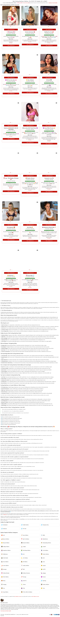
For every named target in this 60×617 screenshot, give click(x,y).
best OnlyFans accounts (17, 596)
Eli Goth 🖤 (49, 80)
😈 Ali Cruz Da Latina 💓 (11, 80)
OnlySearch (5, 514)
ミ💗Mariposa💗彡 (11, 32)
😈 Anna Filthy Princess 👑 (49, 128)
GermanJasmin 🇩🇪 (11, 227)
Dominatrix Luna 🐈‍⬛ (49, 178)
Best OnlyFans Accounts (35, 596)
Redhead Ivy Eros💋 (49, 32)
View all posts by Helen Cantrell (6, 610)
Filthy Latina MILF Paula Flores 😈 (30, 128)
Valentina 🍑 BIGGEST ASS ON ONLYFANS (11, 128)
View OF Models (54, 2)
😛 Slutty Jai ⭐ (10, 275)
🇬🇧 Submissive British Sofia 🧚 (49, 227)
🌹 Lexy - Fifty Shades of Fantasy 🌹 (11, 178)
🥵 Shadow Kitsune (30, 178)
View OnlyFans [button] (10, 29)
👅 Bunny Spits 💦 (30, 275)
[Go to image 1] (10, 26)
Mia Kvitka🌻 (30, 227)
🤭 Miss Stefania (30, 80)
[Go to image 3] (11, 26)
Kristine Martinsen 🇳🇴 (30, 32)
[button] (11, 136)
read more (11, 187)
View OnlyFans (10, 45)
